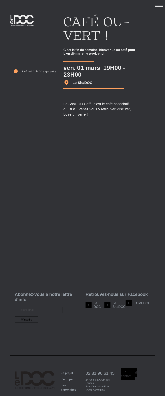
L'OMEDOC (142, 303)
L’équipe (67, 379)
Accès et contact (129, 374)
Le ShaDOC (119, 304)
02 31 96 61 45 (100, 373)
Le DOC (97, 304)
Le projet (67, 373)
